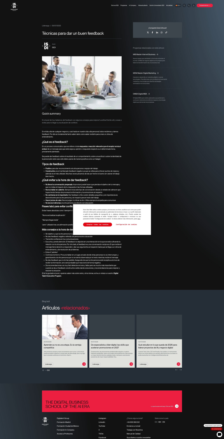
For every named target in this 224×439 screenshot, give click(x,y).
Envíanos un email (133, 426)
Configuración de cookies (126, 224)
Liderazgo (45, 26)
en (164, 422)
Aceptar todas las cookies (97, 224)
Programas (123, 5)
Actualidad (169, 5)
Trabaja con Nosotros (135, 430)
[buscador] (184, 5)
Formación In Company (65, 430)
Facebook (102, 438)
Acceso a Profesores (65, 434)
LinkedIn (102, 422)
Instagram (102, 418)
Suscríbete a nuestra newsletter (139, 438)
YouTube (102, 426)
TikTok (101, 434)
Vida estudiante (143, 5)
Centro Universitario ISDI (156, 5)
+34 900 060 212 (133, 422)
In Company (132, 5)
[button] (176, 369)
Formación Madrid (64, 422)
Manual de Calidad (133, 434)
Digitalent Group (63, 418)
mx (159, 422)
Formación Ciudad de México (68, 426)
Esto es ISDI (115, 5)
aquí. (139, 219)
